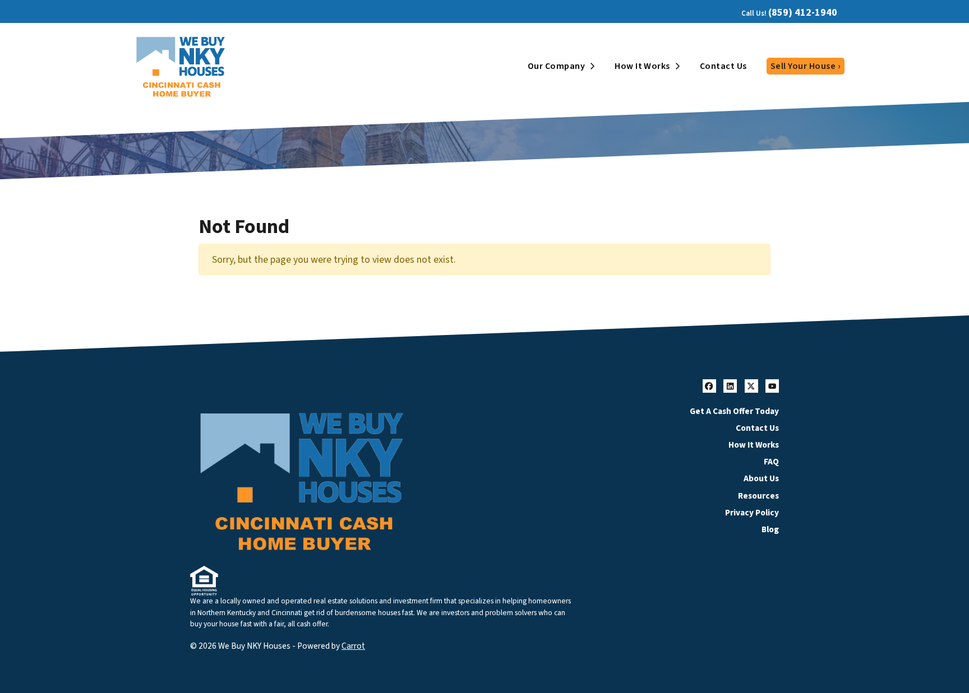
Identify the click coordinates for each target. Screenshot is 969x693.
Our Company (556, 66)
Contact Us (723, 66)
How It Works (642, 66)
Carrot (353, 646)
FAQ (771, 461)
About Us (761, 478)
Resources (758, 496)
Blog (770, 529)
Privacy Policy (752, 512)
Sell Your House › (805, 66)
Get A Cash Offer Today (734, 411)
